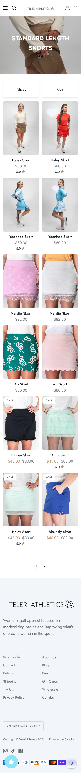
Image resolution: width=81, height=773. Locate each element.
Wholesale (50, 689)
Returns (8, 673)
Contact (9, 665)
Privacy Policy (13, 697)
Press (46, 673)
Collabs (48, 697)
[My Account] (66, 8)
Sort (60, 89)
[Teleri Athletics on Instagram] (5, 751)
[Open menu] (4, 7)
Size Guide (11, 657)
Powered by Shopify (61, 739)
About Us (49, 657)
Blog (45, 665)
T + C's (8, 689)
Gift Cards (50, 681)
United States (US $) (22, 725)
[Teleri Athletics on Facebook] (20, 751)
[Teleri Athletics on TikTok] (13, 751)
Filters (21, 89)
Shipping (10, 681)
